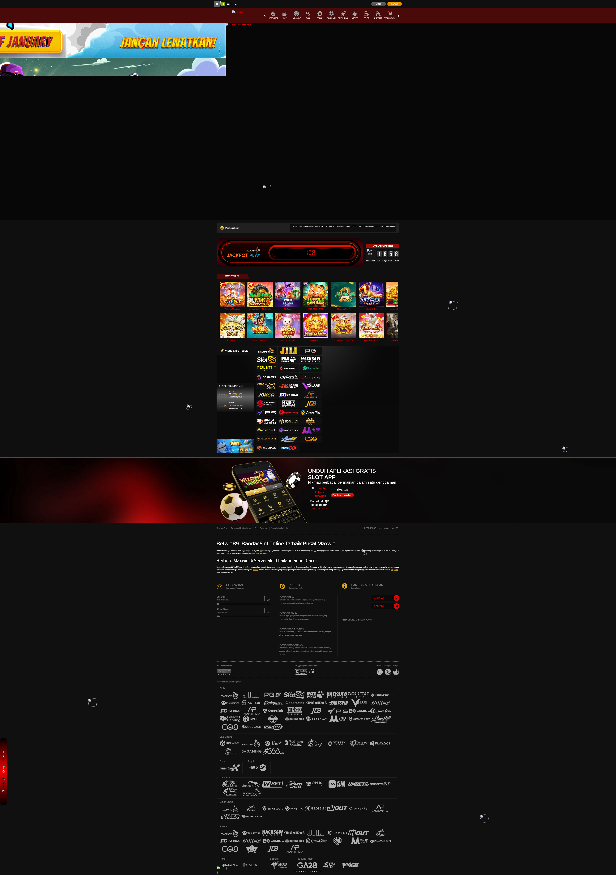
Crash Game (343, 18)
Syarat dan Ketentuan (280, 528)
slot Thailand (277, 567)
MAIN (234, 325)
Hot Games (273, 18)
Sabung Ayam (389, 18)
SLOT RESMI (379, 598)
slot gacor (394, 570)
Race (308, 18)
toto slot (255, 570)
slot (261, 550)
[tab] (266, 351)
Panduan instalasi (342, 495)
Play (254, 255)
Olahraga (331, 18)
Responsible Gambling (241, 528)
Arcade (355, 18)
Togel (319, 18)
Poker (366, 18)
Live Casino (296, 18)
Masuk (378, 4)
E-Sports (378, 18)
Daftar (394, 4)
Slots (284, 18)
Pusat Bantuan (261, 528)
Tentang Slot (222, 528)
